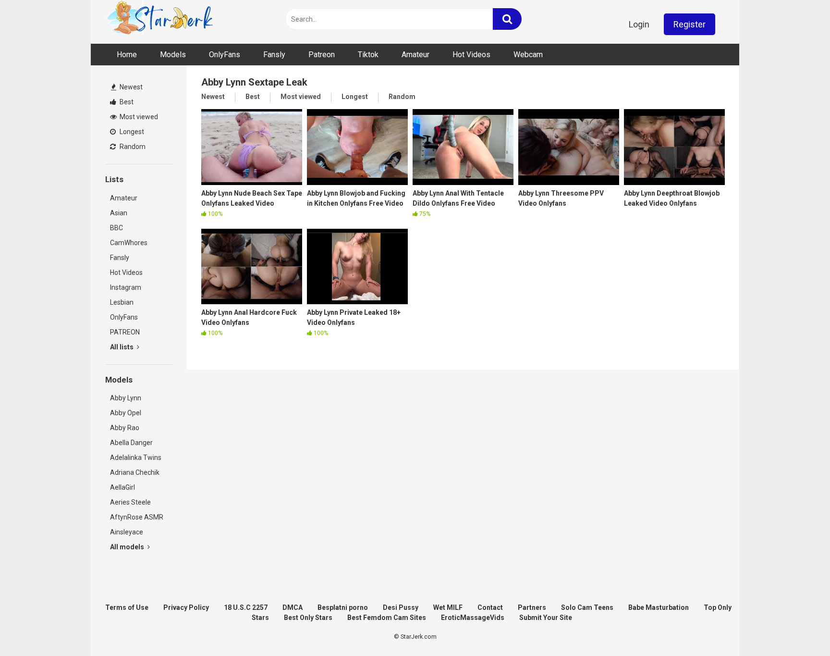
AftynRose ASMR (136, 517)
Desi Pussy (400, 607)
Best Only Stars (308, 617)
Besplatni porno (342, 607)
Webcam (528, 54)
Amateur (415, 54)
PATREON (125, 332)
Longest (131, 132)
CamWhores (128, 243)
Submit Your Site (545, 617)
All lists (122, 347)
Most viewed (138, 117)
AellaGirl (122, 487)
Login (639, 24)
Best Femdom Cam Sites (386, 617)
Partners (532, 607)
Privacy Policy (186, 607)
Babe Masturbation (658, 607)
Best (126, 102)
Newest (130, 87)
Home (127, 54)
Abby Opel (125, 413)
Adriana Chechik (134, 472)
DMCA (292, 607)
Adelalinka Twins (135, 457)
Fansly (274, 54)
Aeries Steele (130, 502)
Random (132, 146)
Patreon (321, 54)
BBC (116, 228)
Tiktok (368, 54)
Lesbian (122, 302)
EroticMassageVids (472, 617)
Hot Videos (471, 54)
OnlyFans (224, 54)
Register (689, 24)
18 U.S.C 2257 (246, 607)
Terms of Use (126, 607)
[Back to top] (798, 627)
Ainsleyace (126, 532)
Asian (118, 213)
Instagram (125, 287)
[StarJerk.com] (160, 19)
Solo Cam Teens (587, 607)
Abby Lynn (125, 398)
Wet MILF (448, 607)
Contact (490, 607)
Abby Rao (124, 428)
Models (173, 54)
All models (128, 547)
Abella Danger (131, 442)
